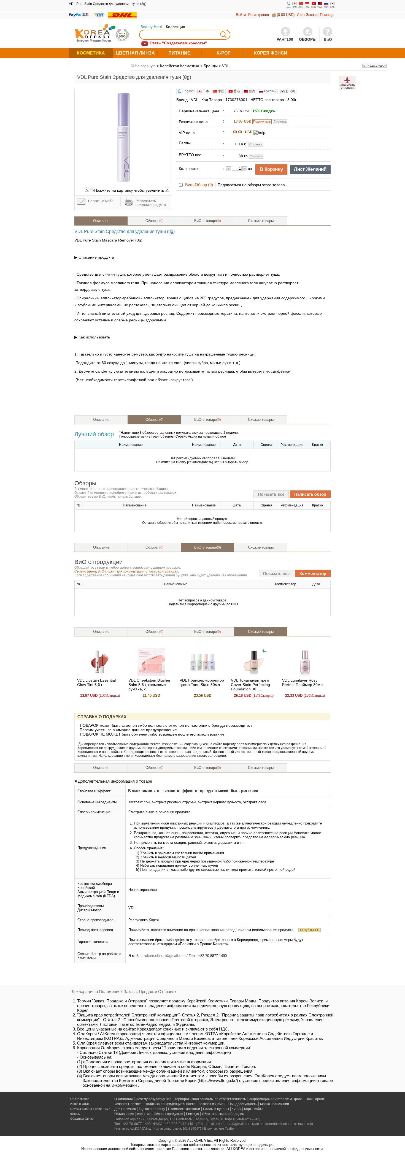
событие (144, 1114)
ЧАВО (236, 1109)
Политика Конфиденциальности (170, 1104)
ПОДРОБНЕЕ (309, 930)
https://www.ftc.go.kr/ (218, 1080)
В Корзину (271, 169)
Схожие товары (261, 221)
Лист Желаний (310, 169)
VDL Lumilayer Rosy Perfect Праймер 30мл (302, 682)
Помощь (327, 15)
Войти (241, 15)
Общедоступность (242, 1104)
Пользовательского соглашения (198, 1149)
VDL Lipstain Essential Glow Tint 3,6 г (96, 682)
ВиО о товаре (207, 221)
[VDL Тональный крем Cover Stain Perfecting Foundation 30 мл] (254, 674)
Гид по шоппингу (152, 1109)
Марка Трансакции (274, 1104)
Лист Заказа (307, 15)
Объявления (124, 1114)
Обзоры (154, 221)
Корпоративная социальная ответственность (210, 1099)
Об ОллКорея (79, 1098)
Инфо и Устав (80, 1103)
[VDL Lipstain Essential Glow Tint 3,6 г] (100, 674)
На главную (145, 66)
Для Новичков (125, 1109)
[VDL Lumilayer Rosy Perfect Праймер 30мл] (305, 674)
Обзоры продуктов (168, 1114)
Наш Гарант (315, 1099)
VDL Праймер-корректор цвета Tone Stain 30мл (202, 682)
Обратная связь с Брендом (223, 1114)
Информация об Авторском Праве (276, 1099)
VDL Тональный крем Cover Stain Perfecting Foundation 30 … (250, 684)
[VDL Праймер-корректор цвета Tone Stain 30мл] (202, 674)
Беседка (192, 1114)
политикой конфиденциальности (296, 1149)
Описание (101, 221)
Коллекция (175, 27)
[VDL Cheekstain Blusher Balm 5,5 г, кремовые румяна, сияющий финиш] (151, 674)
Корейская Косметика (179, 66)
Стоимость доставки (184, 1109)
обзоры (75, 1113)
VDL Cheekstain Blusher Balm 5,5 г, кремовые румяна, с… (149, 684)
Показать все (271, 494)
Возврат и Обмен (211, 1104)
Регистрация (258, 15)
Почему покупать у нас (153, 1099)
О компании (123, 1099)
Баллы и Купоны (216, 1109)
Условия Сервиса (128, 1104)
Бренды (211, 66)
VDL (226, 66)
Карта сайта (253, 1109)
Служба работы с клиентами (90, 1108)
